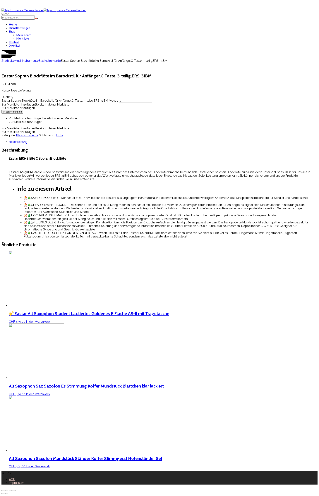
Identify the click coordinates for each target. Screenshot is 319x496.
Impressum (16, 483)
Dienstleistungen (19, 28)
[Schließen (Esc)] (2, 490)
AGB (12, 479)
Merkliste (22, 38)
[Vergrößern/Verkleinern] (14, 490)
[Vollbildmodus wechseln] (10, 490)
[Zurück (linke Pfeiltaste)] (2, 493)
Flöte (59, 135)
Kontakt (14, 42)
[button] (35, 104)
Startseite (8, 60)
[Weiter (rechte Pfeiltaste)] (6, 493)
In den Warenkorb (12, 111)
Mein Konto (23, 35)
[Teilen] (6, 490)
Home (13, 24)
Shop (12, 31)
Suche (5, 14)
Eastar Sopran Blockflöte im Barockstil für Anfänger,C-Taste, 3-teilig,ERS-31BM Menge (59, 100)
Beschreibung (18, 142)
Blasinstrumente (50, 60)
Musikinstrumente (27, 60)
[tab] (163, 142)
